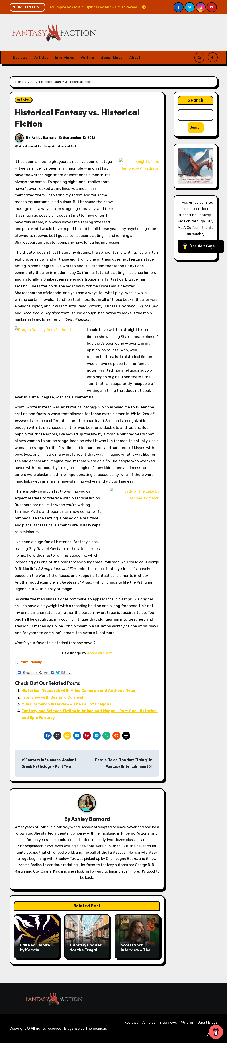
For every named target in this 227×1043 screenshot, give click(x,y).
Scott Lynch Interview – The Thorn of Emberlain (136, 952)
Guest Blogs (112, 57)
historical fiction (67, 146)
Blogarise (72, 1028)
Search (196, 100)
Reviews (20, 57)
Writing (87, 57)
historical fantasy (36, 146)
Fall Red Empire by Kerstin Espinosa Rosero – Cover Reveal (36, 952)
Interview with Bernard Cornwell (53, 697)
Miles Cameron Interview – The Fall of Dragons (66, 704)
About (135, 57)
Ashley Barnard (44, 138)
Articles (41, 57)
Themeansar (95, 1028)
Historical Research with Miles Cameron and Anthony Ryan (78, 690)
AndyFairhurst (99, 653)
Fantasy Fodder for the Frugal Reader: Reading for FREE (86, 952)
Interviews (64, 57)
